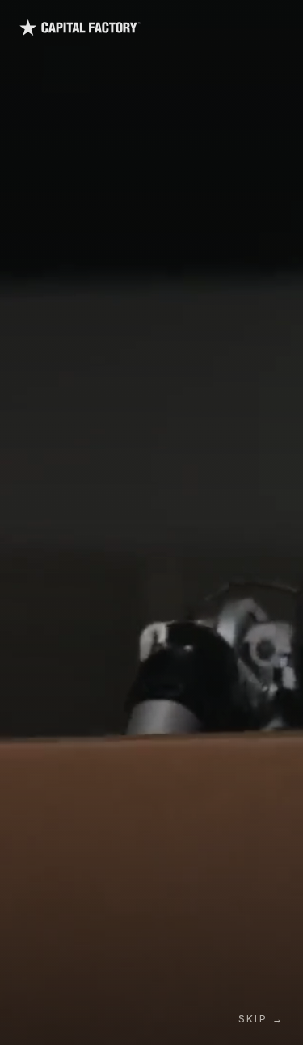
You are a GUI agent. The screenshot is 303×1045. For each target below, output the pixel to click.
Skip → (261, 1019)
